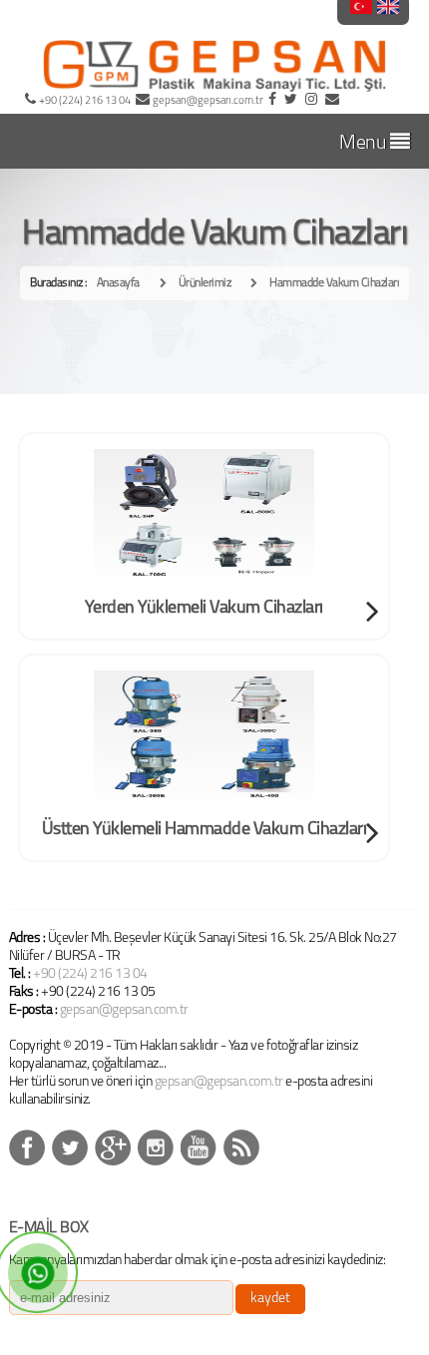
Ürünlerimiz (205, 283)
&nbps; (70, 1147)
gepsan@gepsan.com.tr (124, 1010)
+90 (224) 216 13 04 (90, 974)
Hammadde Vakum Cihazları (334, 283)
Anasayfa (118, 283)
